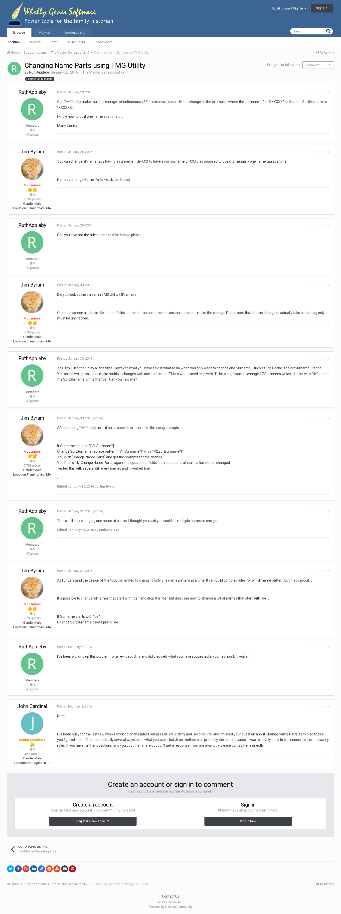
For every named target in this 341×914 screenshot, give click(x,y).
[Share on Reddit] (49, 868)
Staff (54, 42)
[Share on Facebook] (18, 868)
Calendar (35, 42)
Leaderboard (103, 42)
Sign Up (322, 8)
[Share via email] (64, 868)
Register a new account (92, 821)
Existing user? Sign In (288, 8)
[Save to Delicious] (41, 868)
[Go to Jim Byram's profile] (32, 169)
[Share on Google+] (25, 868)
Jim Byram (32, 152)
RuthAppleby (39, 72)
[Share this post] (328, 92)
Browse (19, 32)
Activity (45, 32)
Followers (313, 65)
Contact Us (170, 896)
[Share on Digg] (33, 868)
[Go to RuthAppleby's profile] (14, 68)
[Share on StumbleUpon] (56, 868)
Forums (14, 42)
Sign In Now (248, 821)
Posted (74, 92)
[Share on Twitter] (10, 868)
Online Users (76, 42)
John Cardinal (32, 706)
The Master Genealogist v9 (103, 72)
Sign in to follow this (285, 65)
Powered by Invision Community (170, 907)
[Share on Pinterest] (72, 868)
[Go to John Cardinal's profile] (32, 723)
